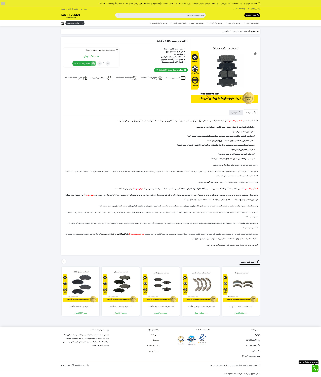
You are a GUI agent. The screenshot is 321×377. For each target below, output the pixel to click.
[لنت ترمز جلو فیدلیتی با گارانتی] (120, 285)
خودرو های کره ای (215, 23)
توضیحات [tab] (250, 112)
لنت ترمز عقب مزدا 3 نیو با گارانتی (160, 306)
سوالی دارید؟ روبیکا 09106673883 (169, 70)
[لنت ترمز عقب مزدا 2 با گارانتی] (241, 285)
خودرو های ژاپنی (197, 23)
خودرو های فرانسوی (160, 23)
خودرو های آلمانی (179, 23)
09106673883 (252, 9)
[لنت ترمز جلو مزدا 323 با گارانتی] (80, 285)
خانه (257, 31)
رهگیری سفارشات (74, 23)
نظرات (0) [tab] (234, 112)
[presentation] (64, 261)
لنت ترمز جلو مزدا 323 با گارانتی (80, 306)
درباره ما (75, 9)
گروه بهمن (101, 50)
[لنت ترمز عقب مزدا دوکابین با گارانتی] (200, 285)
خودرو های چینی (233, 23)
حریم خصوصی (154, 351)
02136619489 (238, 9)
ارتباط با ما (84, 9)
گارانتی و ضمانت (66, 9)
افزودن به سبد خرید (82, 63)
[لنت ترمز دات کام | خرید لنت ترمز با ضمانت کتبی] (71, 15)
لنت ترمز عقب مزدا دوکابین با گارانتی (201, 306)
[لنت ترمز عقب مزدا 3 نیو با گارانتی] (160, 285)
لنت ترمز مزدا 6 (91, 50)
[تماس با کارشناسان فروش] (315, 368)
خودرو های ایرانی (252, 23)
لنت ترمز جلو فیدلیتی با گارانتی (121, 306)
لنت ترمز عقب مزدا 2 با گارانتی (240, 306)
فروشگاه (251, 31)
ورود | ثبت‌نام (251, 15)
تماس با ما (155, 334)
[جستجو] (117, 15)
